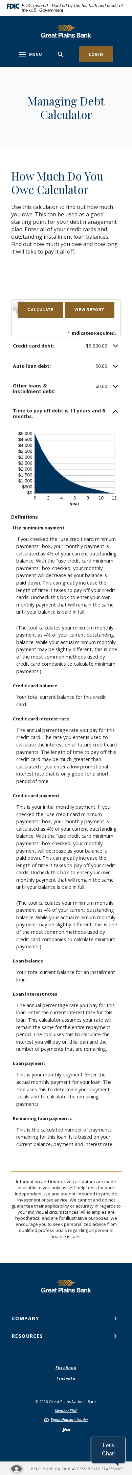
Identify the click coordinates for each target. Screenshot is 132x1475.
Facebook (66, 1368)
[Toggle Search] (60, 54)
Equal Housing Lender (69, 1419)
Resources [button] (27, 1336)
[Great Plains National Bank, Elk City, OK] (66, 31)
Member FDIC (66, 1410)
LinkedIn (66, 1379)
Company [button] (25, 1318)
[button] (66, 346)
